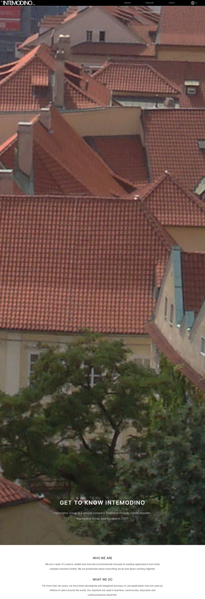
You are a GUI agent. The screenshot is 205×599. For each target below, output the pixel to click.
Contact (172, 3)
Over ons (127, 3)
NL (196, 3)
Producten (150, 3)
